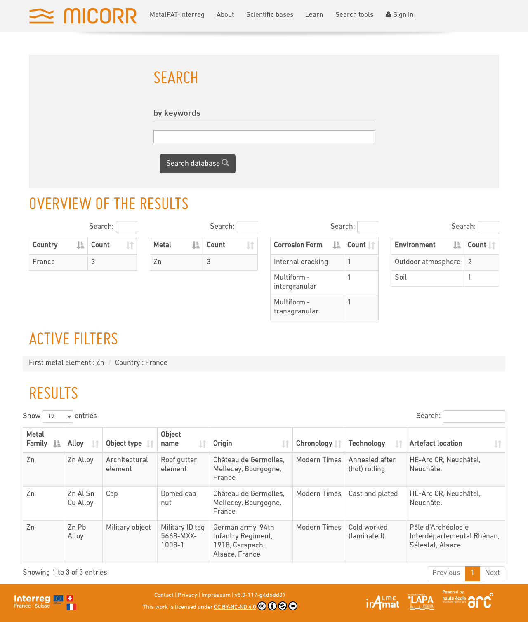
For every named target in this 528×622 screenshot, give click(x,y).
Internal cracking (301, 262)
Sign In (403, 15)
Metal (162, 245)
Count (100, 245)
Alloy (76, 444)
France (44, 262)
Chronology (314, 444)
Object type (124, 444)
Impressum (216, 595)
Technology (367, 444)
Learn (314, 15)
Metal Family (36, 439)
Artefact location (436, 444)
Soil (401, 278)
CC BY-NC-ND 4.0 (235, 607)
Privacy (187, 595)
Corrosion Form (298, 245)
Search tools (354, 15)
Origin (222, 444)
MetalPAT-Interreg (177, 15)
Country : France (141, 363)
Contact (164, 595)
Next (492, 573)
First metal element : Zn (66, 363)
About (225, 15)
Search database (194, 164)
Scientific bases (269, 15)
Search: (101, 227)
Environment (415, 245)
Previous (446, 573)
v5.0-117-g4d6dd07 (260, 595)
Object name (171, 439)
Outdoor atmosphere (427, 262)
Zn (157, 262)
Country (45, 245)
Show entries (60, 416)
